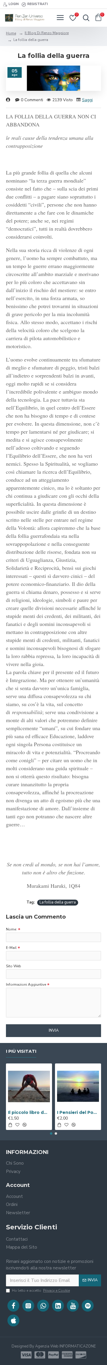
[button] (51, 1133)
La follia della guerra (58, 902)
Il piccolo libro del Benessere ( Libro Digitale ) (29, 1112)
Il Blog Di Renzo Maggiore (47, 33)
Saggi (87, 100)
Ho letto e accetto (41, 1290)
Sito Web (13, 966)
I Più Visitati (21, 1051)
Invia (54, 1030)
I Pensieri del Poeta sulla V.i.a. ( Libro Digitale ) (78, 1112)
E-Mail (11, 947)
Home (11, 33)
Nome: (11, 929)
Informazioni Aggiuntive (26, 984)
